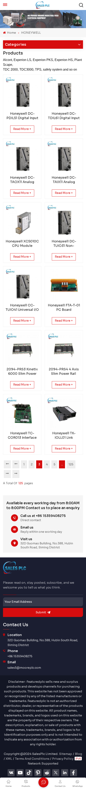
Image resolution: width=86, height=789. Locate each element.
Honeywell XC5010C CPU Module (22, 243)
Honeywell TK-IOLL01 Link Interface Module (64, 435)
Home (11, 32)
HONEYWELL (31, 32)
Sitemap (65, 754)
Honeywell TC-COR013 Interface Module (22, 435)
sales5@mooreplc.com (24, 667)
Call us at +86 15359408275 (43, 516)
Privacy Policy (62, 759)
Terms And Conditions (32, 759)
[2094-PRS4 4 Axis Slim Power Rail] (64, 349)
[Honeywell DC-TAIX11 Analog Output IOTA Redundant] (64, 157)
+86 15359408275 (19, 656)
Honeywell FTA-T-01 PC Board (64, 307)
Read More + (22, 129)
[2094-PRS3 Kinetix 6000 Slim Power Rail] (22, 349)
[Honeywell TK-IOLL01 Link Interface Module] (64, 413)
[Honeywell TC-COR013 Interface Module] (22, 413)
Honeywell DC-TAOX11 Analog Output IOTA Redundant (22, 179)
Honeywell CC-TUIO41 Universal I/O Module (22, 307)
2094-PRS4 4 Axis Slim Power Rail (64, 371)
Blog (78, 754)
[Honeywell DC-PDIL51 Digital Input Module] (22, 93)
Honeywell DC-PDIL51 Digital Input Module (22, 115)
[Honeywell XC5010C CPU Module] (22, 221)
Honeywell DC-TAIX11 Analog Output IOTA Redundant (64, 179)
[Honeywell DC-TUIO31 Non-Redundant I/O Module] (64, 221)
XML (9, 759)
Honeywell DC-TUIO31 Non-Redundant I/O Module (64, 243)
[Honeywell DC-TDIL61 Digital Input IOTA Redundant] (64, 93)
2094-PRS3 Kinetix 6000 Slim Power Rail (22, 371)
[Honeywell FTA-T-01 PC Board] (64, 285)
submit (41, 612)
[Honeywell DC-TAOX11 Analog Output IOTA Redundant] (22, 157)
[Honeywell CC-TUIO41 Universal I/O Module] (22, 285)
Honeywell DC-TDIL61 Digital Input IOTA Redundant (64, 115)
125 (71, 464)
